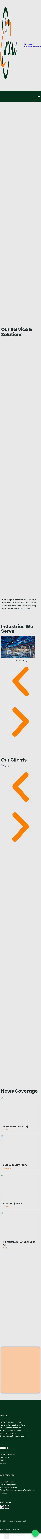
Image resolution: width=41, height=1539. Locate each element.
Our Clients (4, 1457)
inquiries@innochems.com (32, 46)
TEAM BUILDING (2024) (15, 1126)
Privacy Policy (5, 1529)
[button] (35, 1533)
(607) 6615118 (28, 44)
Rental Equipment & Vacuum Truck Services (18, 1490)
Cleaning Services (7, 1482)
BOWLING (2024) (12, 1203)
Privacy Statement (7, 1455)
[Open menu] (38, 96)
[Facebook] (7, 1507)
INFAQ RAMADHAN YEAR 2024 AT (19, 1243)
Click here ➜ (7, 1130)
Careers (3, 1463)
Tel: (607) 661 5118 (8, 1433)
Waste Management (8, 1485)
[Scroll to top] (2, 1536)
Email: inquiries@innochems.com (13, 1436)
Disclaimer (15, 1529)
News (2, 1460)
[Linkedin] (2, 1507)
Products (3, 1493)
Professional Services (8, 1487)
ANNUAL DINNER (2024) (15, 1165)
